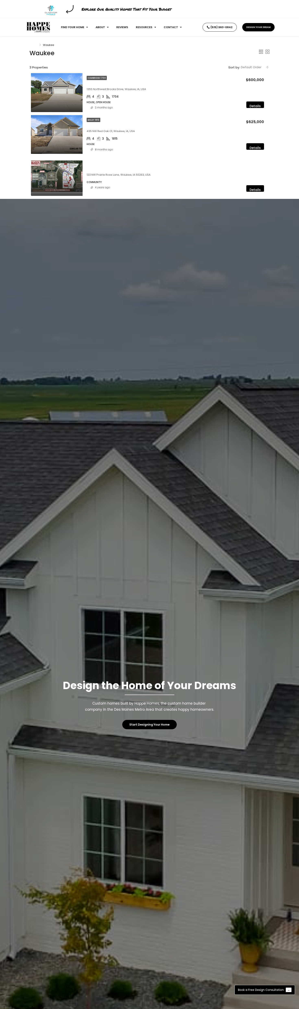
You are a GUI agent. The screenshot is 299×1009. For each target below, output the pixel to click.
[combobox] (254, 67)
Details (255, 106)
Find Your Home (72, 27)
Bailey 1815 (93, 119)
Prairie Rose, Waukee (104, 169)
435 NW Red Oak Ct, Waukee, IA (113, 126)
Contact (171, 27)
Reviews (122, 27)
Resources (144, 27)
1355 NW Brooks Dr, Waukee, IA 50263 (117, 84)
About (100, 27)
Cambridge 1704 (97, 77)
